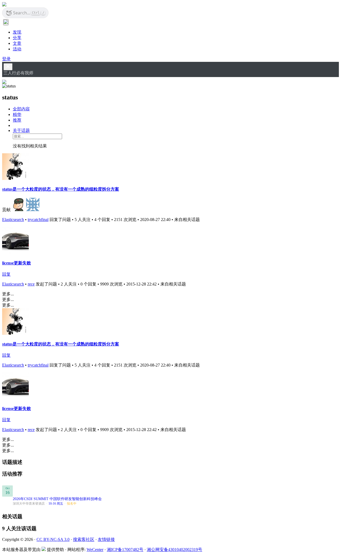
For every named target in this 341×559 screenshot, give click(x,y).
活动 (17, 49)
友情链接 (106, 539)
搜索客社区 (83, 539)
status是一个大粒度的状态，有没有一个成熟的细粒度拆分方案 (60, 189)
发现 (17, 32)
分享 (17, 37)
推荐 (17, 120)
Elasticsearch (13, 219)
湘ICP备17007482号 (125, 549)
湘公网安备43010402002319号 (174, 549)
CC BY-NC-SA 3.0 (53, 539)
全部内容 (21, 109)
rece (31, 284)
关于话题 (21, 130)
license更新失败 (16, 263)
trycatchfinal (38, 219)
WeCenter (95, 549)
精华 (17, 114)
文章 (17, 43)
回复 (6, 274)
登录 (6, 59)
